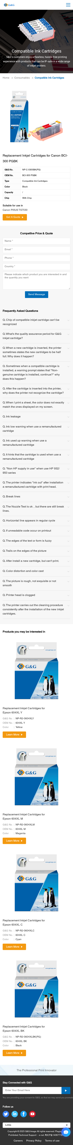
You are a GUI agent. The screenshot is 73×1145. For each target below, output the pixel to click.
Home (6, 78)
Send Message (36, 294)
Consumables (22, 78)
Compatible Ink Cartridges (49, 78)
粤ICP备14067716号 (55, 1135)
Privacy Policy (33, 1141)
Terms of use (52, 1141)
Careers (18, 1141)
